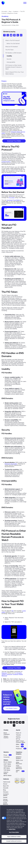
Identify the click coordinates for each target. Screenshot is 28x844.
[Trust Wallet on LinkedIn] (23, 722)
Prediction (21, 748)
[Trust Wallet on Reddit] (17, 722)
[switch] (24, 3)
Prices (7, 755)
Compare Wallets (6, 794)
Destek (5, 797)
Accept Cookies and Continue (14, 841)
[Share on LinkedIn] (18, 35)
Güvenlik (5, 788)
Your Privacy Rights (14, 832)
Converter (7, 757)
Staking (18, 737)
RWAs (19, 744)
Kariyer (5, 784)
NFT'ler (18, 739)
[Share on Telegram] (14, 35)
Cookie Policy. (12, 829)
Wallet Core (19, 760)
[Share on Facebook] (4, 35)
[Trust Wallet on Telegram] (20, 722)
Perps (19, 746)
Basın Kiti (6, 786)
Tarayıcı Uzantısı (6, 737)
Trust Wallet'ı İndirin (11, 708)
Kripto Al (18, 733)
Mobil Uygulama (6, 733)
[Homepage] (3, 3)
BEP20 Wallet (7, 775)
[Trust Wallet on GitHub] (8, 722)
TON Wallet (7, 770)
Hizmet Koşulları (5, 800)
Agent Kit (20, 771)
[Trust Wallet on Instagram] (11, 722)
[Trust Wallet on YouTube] (14, 725)
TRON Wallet (7, 766)
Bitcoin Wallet (8, 762)
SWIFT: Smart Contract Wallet (20, 741)
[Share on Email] (21, 35)
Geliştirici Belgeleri (18, 757)
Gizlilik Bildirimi (5, 803)
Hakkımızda (6, 782)
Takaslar (18, 735)
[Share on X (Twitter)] (8, 35)
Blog (4, 790)
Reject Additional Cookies (14, 836)
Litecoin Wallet (6, 772)
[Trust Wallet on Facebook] (5, 722)
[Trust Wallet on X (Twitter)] (14, 722)
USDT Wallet (7, 764)
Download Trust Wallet (14, 141)
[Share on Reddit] (11, 35)
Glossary (5, 792)
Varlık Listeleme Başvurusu (19, 767)
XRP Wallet (7, 768)
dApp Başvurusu (19, 763)
